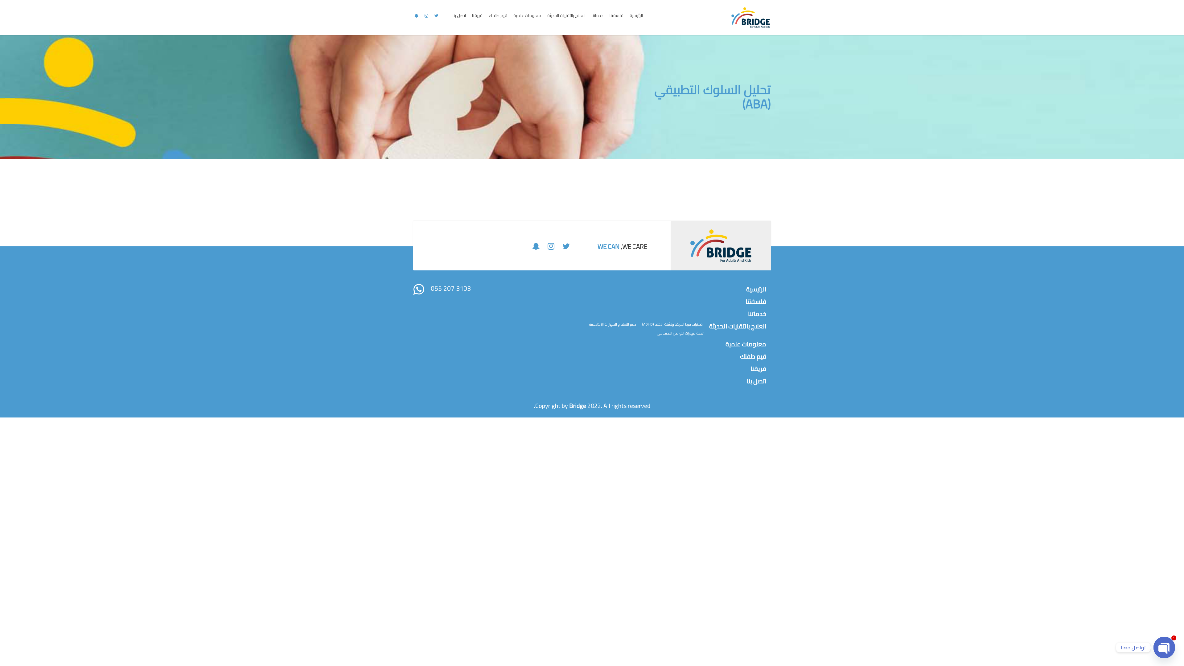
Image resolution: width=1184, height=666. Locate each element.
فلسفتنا (616, 15)
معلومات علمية (527, 15)
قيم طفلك (498, 15)
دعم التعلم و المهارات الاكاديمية (612, 324)
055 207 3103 (451, 288)
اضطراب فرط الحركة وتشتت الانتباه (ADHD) (673, 324)
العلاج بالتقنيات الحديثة (566, 15)
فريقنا (477, 15)
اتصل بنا (459, 15)
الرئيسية (636, 15)
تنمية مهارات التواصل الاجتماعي (680, 333)
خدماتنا (597, 15)
